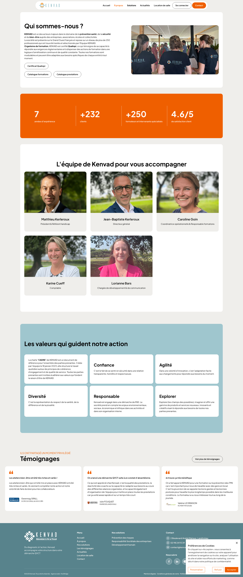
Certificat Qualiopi (36, 66)
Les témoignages (85, 548)
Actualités (145, 5)
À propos (118, 5)
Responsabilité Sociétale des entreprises (131, 541)
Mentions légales (150, 574)
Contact (199, 5)
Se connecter (181, 5)
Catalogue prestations (67, 74)
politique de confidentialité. (218, 561)
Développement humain (123, 544)
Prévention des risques (123, 537)
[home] (49, 5)
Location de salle (162, 5)
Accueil (106, 5)
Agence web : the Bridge (59, 574)
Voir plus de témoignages (207, 459)
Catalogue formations (37, 74)
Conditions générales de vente (168, 574)
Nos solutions (83, 544)
